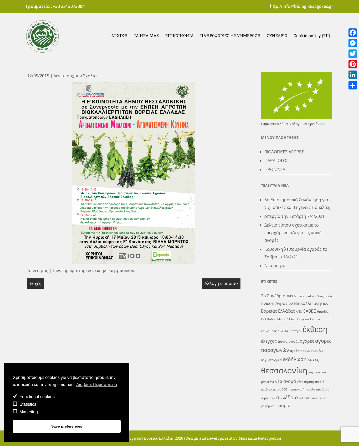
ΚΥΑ (263, 319)
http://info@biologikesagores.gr (301, 6)
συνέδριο (287, 397)
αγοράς (294, 341)
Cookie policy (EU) (312, 35)
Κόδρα (271, 319)
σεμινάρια (268, 398)
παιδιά (319, 382)
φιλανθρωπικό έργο (313, 398)
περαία (310, 389)
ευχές (313, 359)
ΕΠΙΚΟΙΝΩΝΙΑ (179, 35)
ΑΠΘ (299, 311)
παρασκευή (296, 389)
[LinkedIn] (352, 74)
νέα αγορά (285, 381)
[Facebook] (352, 32)
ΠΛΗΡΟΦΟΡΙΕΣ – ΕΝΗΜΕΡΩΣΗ (230, 35)
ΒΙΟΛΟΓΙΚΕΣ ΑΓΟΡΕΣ (284, 152)
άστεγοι (296, 331)
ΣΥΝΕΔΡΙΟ (277, 35)
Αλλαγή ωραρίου (221, 283)
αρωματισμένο (78, 270)
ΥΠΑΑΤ (285, 331)
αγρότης (296, 351)
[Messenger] (352, 43)
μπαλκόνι (126, 270)
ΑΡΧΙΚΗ (119, 35)
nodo (328, 296)
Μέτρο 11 (283, 319)
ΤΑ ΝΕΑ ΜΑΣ (146, 35)
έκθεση (315, 329)
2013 (289, 296)
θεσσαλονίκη (284, 370)
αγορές (307, 341)
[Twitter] (352, 53)
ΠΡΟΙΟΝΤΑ (274, 169)
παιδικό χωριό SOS (274, 389)
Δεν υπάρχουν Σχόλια (75, 76)
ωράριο (282, 405)
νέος (300, 382)
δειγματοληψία (271, 360)
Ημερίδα (323, 311)
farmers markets (305, 296)
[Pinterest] (352, 64)
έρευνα (283, 341)
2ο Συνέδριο (273, 296)
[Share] (352, 85)
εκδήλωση (105, 270)
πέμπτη (309, 382)
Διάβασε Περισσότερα (96, 384)
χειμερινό (267, 406)
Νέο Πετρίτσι (300, 319)
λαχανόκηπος (318, 372)
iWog (320, 296)
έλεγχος (269, 341)
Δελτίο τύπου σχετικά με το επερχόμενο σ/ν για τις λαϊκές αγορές (294, 232)
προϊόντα (322, 389)
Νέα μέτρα (274, 265)
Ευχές (35, 283)
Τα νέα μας (37, 270)
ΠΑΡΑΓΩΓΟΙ (275, 160)
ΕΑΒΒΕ (309, 311)
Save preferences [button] (66, 426)
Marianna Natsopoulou (259, 438)
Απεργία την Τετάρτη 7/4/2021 (294, 216)
